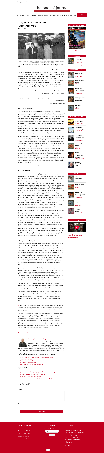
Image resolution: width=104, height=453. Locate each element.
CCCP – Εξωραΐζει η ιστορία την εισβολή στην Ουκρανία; (33, 378)
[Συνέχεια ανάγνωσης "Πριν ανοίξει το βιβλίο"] (71, 107)
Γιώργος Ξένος (51, 378)
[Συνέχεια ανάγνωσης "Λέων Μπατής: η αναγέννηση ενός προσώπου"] (71, 137)
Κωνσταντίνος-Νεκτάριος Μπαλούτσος (51, 372)
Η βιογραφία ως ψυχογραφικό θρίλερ (28, 362)
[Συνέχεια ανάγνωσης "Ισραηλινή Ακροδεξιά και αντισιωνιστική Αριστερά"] (71, 155)
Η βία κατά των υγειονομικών (79, 74)
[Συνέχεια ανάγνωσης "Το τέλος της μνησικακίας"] (71, 60)
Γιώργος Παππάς (37, 376)
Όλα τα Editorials (81, 65)
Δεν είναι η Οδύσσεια (78, 210)
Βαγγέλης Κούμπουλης (41, 374)
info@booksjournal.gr (23, 436)
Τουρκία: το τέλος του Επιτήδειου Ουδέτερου (30, 372)
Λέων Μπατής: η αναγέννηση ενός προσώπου (79, 137)
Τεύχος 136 (26, 332)
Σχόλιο (20, 389)
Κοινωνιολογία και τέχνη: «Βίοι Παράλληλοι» (79, 98)
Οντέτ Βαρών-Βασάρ (52, 371)
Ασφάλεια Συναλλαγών (23, 438)
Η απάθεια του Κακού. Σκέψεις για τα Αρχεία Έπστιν (80, 90)
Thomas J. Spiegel (78, 93)
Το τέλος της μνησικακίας (78, 60)
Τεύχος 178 (76, 50)
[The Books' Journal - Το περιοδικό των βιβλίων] (52, 8)
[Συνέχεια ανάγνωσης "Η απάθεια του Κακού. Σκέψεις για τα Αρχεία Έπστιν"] (71, 91)
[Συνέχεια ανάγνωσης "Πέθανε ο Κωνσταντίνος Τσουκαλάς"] (71, 164)
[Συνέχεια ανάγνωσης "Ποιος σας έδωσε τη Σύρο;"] (71, 82)
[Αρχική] (18, 15)
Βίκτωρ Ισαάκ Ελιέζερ (79, 158)
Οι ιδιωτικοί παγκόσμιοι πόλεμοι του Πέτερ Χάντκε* (32, 364)
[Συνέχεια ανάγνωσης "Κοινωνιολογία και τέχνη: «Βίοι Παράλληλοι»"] (71, 99)
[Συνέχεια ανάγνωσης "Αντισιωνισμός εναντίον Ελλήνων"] (71, 129)
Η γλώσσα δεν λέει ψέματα (26, 376)
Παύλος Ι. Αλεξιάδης (79, 76)
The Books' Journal (79, 62)
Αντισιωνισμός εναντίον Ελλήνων (80, 128)
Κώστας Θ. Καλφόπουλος (24, 28)
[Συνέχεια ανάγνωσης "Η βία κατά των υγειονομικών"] (71, 74)
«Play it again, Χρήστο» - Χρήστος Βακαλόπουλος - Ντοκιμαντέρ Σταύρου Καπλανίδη (77, 235)
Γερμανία (20, 332)
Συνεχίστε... (68, 445)
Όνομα (20, 403)
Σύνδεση (85, 2)
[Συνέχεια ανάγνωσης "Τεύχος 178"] (77, 37)
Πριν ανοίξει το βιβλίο (79, 106)
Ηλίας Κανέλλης (78, 167)
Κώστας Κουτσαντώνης (79, 101)
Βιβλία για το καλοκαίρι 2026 (79, 121)
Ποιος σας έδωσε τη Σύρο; (79, 81)
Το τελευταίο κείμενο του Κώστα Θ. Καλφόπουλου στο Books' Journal (36, 357)
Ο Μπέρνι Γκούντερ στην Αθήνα (27, 360)
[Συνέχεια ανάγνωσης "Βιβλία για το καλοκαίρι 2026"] (71, 121)
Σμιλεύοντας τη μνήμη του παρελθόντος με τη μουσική (33, 371)
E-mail (43, 403)
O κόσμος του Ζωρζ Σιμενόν (27, 359)
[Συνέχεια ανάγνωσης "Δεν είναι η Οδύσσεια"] (71, 211)
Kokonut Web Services (78, 450)
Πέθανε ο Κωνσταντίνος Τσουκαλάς (79, 163)
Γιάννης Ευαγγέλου (79, 140)
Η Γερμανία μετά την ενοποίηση (27, 374)
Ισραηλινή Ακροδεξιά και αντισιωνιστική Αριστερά (79, 154)
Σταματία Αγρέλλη (78, 212)
